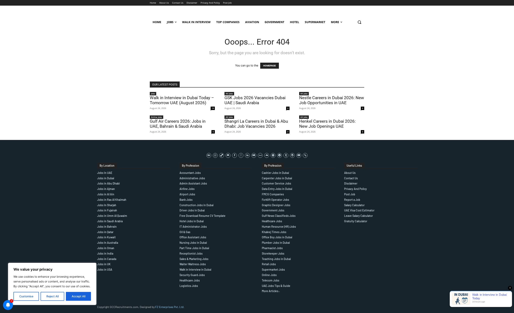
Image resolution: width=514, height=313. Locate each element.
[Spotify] (273, 155)
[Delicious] (221, 155)
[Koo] (241, 155)
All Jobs (229, 93)
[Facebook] (234, 155)
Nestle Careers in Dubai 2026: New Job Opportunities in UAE (331, 100)
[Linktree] (305, 155)
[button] (359, 22)
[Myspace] (260, 155)
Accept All (78, 296)
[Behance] (208, 155)
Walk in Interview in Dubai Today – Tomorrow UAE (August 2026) (182, 100)
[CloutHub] (215, 155)
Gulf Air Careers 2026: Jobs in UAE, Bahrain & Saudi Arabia (178, 124)
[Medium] (253, 155)
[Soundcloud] (266, 155)
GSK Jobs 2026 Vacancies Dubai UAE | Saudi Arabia (255, 100)
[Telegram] (279, 155)
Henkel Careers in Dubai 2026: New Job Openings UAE (327, 124)
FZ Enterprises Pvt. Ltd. (169, 307)
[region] (52, 284)
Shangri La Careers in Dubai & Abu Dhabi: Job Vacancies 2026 (256, 124)
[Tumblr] (286, 155)
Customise (26, 296)
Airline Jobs (156, 117)
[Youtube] (298, 155)
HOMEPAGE (269, 65)
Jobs (153, 93)
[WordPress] (292, 155)
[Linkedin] (247, 155)
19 (213, 108)
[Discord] (228, 155)
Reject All (52, 296)
